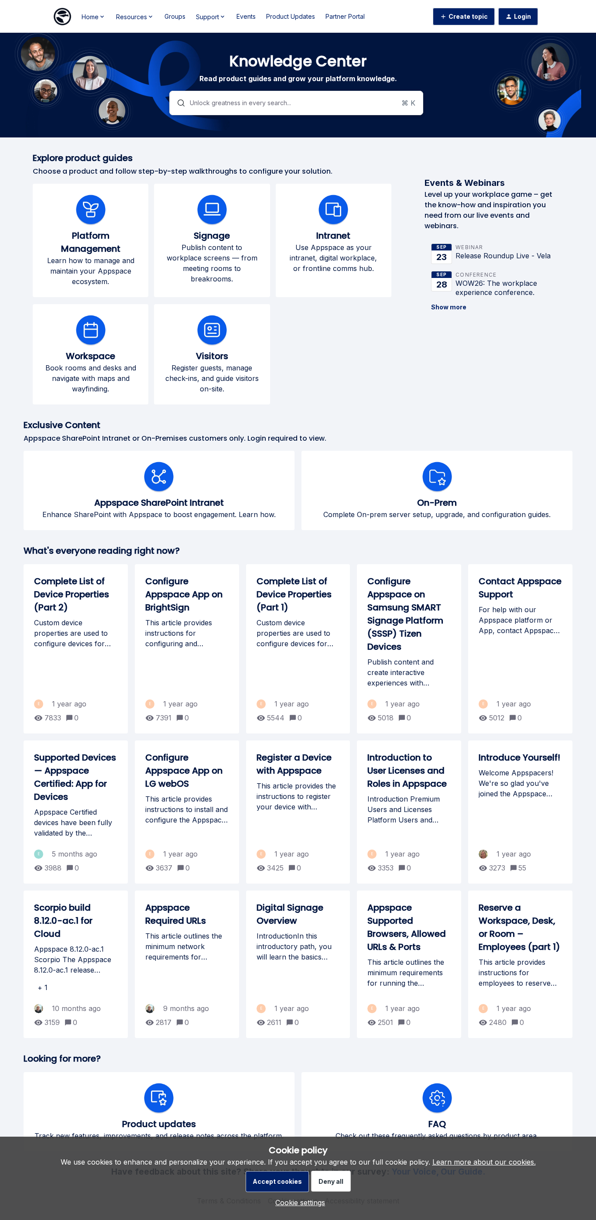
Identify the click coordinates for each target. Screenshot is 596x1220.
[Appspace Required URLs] (187, 964)
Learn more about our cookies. (484, 1162)
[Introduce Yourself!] (520, 812)
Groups (174, 16)
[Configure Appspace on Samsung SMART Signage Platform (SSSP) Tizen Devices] (409, 648)
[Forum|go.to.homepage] (62, 16)
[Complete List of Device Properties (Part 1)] (298, 648)
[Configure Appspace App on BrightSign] (187, 648)
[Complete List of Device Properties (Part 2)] (76, 648)
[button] (298, 1202)
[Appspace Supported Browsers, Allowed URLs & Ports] (409, 964)
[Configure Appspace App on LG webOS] (187, 812)
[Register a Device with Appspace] (298, 812)
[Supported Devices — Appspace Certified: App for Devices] (76, 812)
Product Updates (290, 16)
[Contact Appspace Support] (520, 648)
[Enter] (177, 103)
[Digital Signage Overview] (298, 964)
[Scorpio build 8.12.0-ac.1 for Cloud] (76, 964)
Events (246, 16)
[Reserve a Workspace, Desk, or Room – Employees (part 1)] (520, 964)
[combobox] (296, 103)
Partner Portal (345, 16)
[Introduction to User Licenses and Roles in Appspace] (409, 812)
